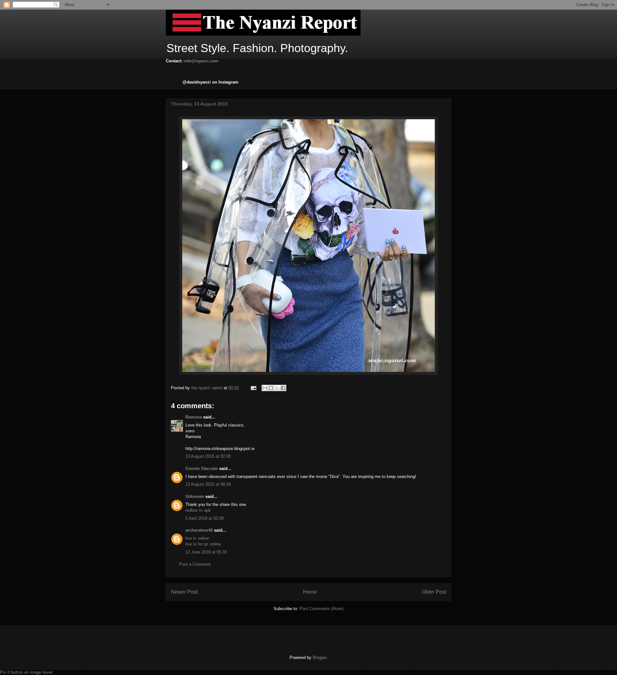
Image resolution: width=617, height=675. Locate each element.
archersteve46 (199, 530)
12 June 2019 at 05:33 (206, 552)
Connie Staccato (201, 468)
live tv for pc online (203, 544)
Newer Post (184, 592)
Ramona (193, 417)
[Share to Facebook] (283, 388)
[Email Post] (253, 387)
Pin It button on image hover (26, 672)
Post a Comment (194, 564)
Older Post (434, 592)
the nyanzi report (207, 387)
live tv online (197, 538)
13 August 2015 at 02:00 (208, 456)
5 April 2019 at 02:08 (204, 518)
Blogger (319, 657)
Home (310, 592)
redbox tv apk (198, 510)
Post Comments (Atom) (322, 608)
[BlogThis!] (271, 388)
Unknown (194, 496)
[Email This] (265, 388)
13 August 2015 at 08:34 (208, 484)
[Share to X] (277, 388)
